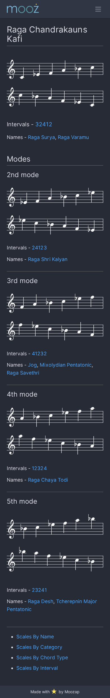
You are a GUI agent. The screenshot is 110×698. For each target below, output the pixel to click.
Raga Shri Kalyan (47, 259)
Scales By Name (35, 637)
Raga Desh (40, 601)
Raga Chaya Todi (48, 480)
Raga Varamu (73, 137)
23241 (39, 590)
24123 (39, 248)
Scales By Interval (37, 668)
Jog (32, 365)
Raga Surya (41, 137)
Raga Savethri (23, 373)
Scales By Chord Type (42, 657)
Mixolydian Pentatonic (66, 365)
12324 (39, 468)
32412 (43, 124)
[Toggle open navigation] (98, 9)
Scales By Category (39, 647)
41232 (39, 353)
